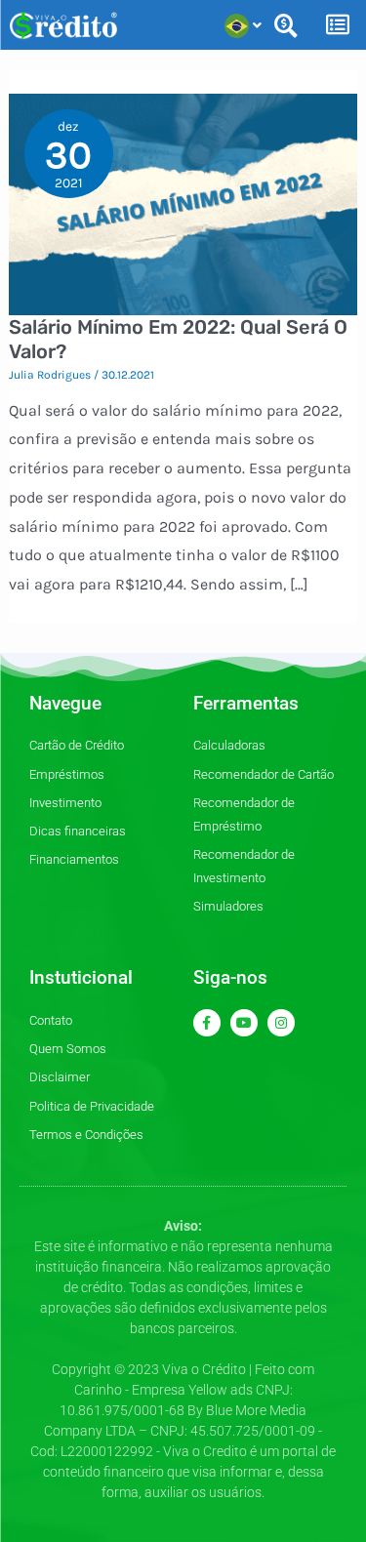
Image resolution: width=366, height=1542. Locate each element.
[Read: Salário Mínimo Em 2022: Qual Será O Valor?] (183, 202)
